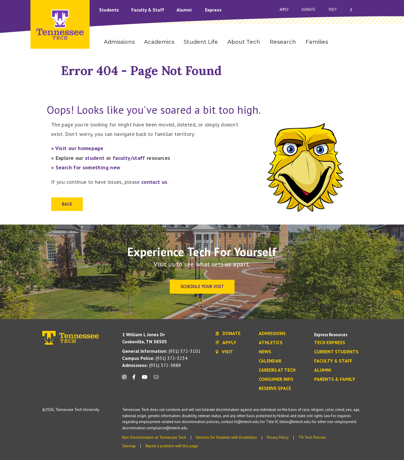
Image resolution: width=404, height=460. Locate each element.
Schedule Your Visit (202, 286)
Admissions (272, 333)
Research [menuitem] (283, 42)
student (95, 158)
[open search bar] (351, 9)
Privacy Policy (278, 437)
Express (213, 10)
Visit (333, 9)
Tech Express (329, 342)
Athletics (270, 342)
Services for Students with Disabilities (226, 437)
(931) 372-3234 (155, 358)
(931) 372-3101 (161, 351)
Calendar (270, 361)
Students (109, 10)
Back (67, 204)
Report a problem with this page (172, 445)
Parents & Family (334, 379)
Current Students (336, 352)
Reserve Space (275, 388)
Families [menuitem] (317, 42)
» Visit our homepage (77, 148)
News (265, 352)
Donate (309, 9)
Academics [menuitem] (159, 42)
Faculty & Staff (148, 10)
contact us (154, 181)
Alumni (185, 10)
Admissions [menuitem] (119, 42)
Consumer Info (276, 379)
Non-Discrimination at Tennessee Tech (154, 437)
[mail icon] (156, 379)
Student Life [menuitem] (201, 42)
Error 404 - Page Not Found (141, 70)
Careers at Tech (277, 370)
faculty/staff (129, 158)
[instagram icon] (126, 379)
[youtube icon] (145, 379)
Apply (284, 9)
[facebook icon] (134, 379)
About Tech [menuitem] (243, 42)
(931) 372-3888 (151, 365)
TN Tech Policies (312, 437)
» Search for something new (85, 167)
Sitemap (129, 445)
